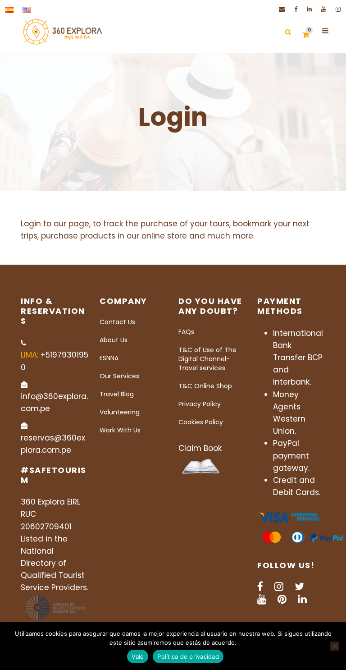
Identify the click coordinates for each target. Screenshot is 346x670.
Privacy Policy (199, 403)
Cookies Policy (200, 422)
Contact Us (117, 321)
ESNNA (109, 358)
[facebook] (295, 9)
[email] (282, 9)
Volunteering (120, 412)
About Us (113, 339)
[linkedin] (309, 9)
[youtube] (323, 9)
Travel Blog (117, 394)
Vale (138, 656)
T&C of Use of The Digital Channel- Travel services (207, 358)
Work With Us (120, 430)
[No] (334, 646)
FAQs (186, 331)
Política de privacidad (188, 656)
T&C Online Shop (205, 385)
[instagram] (338, 9)
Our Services (119, 376)
